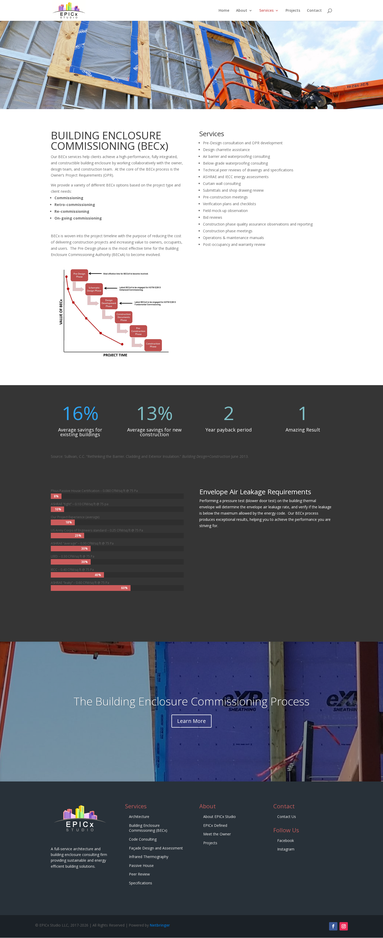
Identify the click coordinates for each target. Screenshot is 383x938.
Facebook (285, 840)
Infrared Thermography (148, 856)
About (241, 11)
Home (224, 11)
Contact (314, 11)
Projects (293, 11)
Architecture (139, 816)
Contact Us (286, 816)
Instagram (285, 849)
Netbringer (160, 925)
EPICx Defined (215, 825)
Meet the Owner (217, 833)
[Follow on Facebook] (333, 926)
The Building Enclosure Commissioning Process (191, 701)
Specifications (140, 882)
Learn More (191, 720)
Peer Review (139, 874)
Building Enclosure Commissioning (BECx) (148, 828)
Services (266, 11)
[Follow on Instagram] (343, 926)
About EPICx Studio (219, 816)
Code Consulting (143, 839)
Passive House (141, 865)
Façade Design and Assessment (156, 848)
